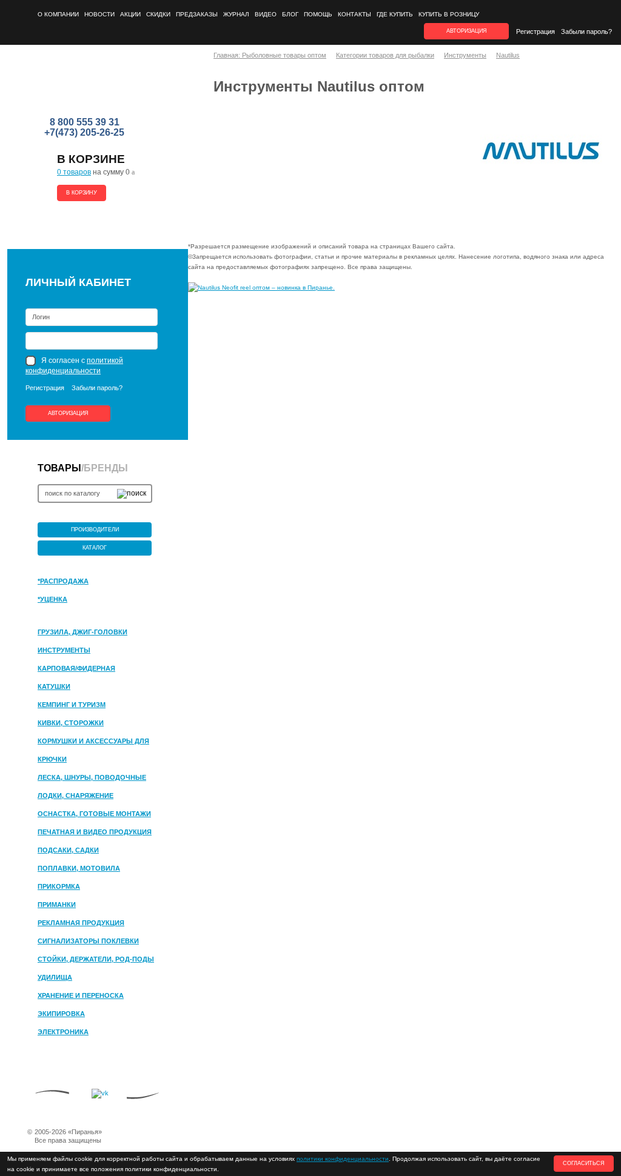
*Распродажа (63, 581)
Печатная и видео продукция (95, 831)
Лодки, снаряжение (75, 795)
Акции (130, 14)
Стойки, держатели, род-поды (96, 959)
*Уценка (52, 599)
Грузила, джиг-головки (82, 632)
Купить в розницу (448, 14)
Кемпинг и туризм (72, 704)
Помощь (318, 14)
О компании (58, 14)
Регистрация (535, 31)
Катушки (54, 686)
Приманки (57, 904)
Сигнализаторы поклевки (88, 941)
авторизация (466, 31)
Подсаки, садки (68, 850)
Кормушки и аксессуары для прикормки (93, 741)
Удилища (55, 977)
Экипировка (61, 1013)
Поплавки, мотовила (79, 868)
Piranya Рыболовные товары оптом (85, 85)
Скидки (158, 14)
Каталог (94, 548)
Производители (95, 530)
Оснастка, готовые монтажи (94, 813)
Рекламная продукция (81, 922)
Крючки (52, 759)
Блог (290, 14)
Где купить (395, 14)
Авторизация (68, 413)
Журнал (236, 14)
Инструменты (64, 650)
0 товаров (74, 172)
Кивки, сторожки (71, 722)
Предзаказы (197, 14)
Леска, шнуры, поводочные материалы (92, 778)
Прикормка (59, 886)
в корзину (81, 193)
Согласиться (584, 1163)
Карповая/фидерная (76, 668)
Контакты (354, 14)
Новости (99, 14)
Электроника (63, 1031)
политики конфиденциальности (343, 1158)
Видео (266, 14)
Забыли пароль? (586, 31)
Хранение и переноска (81, 995)
